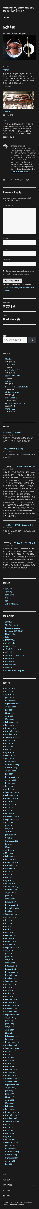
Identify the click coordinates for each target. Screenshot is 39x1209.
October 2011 (10, 944)
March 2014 (10, 883)
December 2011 (11, 941)
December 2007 (12, 1075)
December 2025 (12, 701)
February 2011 (11, 966)
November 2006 (12, 1115)
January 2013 (10, 902)
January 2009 (11, 1039)
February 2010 (11, 999)
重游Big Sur (10, 409)
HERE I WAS (10, 640)
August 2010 (10, 984)
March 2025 (10, 719)
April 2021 (9, 789)
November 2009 (12, 1008)
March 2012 (10, 932)
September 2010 (12, 981)
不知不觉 (18, 432)
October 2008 (11, 1045)
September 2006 (12, 1121)
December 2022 (12, 777)
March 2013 (10, 899)
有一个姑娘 (9, 658)
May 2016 (9, 829)
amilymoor (8, 449)
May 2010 (9, 990)
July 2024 (9, 743)
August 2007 (10, 1088)
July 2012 (9, 920)
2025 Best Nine (11, 398)
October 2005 (11, 1155)
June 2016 (9, 826)
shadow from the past (14, 670)
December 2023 (12, 762)
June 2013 (9, 896)
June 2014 (9, 874)
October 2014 (10, 868)
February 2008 (11, 1069)
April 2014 (9, 880)
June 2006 (9, 1130)
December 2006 (12, 1112)
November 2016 (12, 816)
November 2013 (12, 890)
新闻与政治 (9, 595)
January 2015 (10, 859)
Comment (8, 206)
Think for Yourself (13, 649)
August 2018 (10, 804)
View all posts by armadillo (20, 171)
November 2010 (12, 975)
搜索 (4, 336)
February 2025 (11, 722)
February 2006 (11, 1143)
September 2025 (12, 704)
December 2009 (12, 1005)
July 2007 (9, 1091)
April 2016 (9, 832)
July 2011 (9, 954)
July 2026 (9, 691)
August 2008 (10, 1051)
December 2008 (12, 1042)
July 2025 (9, 710)
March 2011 (10, 963)
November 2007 (12, 1079)
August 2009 (10, 1018)
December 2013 (11, 887)
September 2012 (12, 914)
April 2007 (9, 1100)
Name (6, 238)
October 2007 (11, 1082)
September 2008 (12, 1048)
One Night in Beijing (14, 370)
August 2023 (10, 771)
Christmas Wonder (13, 392)
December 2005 (12, 1149)
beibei (7, 637)
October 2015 (10, 838)
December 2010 (11, 972)
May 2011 (9, 960)
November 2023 (12, 765)
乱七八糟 (8, 589)
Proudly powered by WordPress (13, 1205)
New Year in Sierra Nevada (16, 387)
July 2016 (9, 823)
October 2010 (10, 978)
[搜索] (32, 340)
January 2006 (11, 1146)
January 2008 (11, 1072)
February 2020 (11, 795)
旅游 (7, 598)
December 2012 (11, 905)
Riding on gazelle (12, 628)
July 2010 (9, 987)
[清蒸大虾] (18, 78)
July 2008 (9, 1054)
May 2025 (9, 713)
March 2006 (10, 1139)
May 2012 (9, 926)
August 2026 (10, 688)
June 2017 (9, 810)
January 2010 (10, 1002)
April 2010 (9, 993)
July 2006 (9, 1127)
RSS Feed (7, 1190)
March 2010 (10, 996)
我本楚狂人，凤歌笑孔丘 (14, 655)
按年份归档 (7, 1185)
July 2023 (9, 774)
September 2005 (12, 1158)
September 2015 (12, 841)
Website (6, 260)
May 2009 (9, 1027)
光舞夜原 (8, 622)
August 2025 (10, 707)
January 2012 (10, 938)
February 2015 (11, 856)
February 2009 (11, 1036)
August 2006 (10, 1124)
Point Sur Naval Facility (15, 403)
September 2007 (12, 1085)
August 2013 (10, 893)
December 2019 (11, 798)
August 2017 (10, 807)
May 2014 (9, 877)
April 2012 (9, 929)
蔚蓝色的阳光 (10, 664)
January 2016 (10, 835)
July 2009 (9, 1021)
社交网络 (6, 1196)
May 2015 (9, 847)
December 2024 (12, 728)
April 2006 (9, 1136)
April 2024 (9, 752)
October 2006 (11, 1118)
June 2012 (9, 923)
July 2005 (9, 1164)
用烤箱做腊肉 (7, 111)
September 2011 (12, 947)
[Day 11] (18, 128)
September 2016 (12, 819)
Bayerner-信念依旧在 (14, 631)
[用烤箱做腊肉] (18, 100)
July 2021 (9, 786)
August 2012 (10, 917)
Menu (6, 17)
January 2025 (11, 725)
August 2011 (10, 951)
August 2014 (10, 871)
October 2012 (10, 911)
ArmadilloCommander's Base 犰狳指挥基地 (18, 9)
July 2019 (9, 801)
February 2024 (11, 755)
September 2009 (12, 1015)
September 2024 (12, 737)
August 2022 (10, 780)
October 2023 (11, 768)
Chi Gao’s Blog (11, 625)
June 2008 (9, 1057)
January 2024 (11, 759)
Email (6, 249)
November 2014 (12, 865)
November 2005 (12, 1152)
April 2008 (9, 1063)
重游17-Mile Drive (12, 376)
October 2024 (11, 734)
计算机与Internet (12, 604)
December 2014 (11, 862)
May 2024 (9, 749)
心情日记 (8, 592)
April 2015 (9, 850)
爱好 (27, 180)
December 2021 (11, 783)
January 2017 (10, 813)
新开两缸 (8, 381)
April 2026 (9, 695)
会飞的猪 (8, 652)
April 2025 (9, 716)
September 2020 (12, 792)
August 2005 (10, 1161)
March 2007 (10, 1103)
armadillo (9, 180)
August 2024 (10, 740)
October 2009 (11, 1011)
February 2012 (11, 935)
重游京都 (8, 359)
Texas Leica (10, 365)
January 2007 (10, 1109)
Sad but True (10, 646)
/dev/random (11, 643)
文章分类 (6, 1180)
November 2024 (12, 731)
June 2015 (9, 844)
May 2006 (9, 1133)
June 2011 (9, 957)
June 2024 (9, 746)
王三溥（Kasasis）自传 (26, 466)
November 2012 (12, 908)
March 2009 (10, 1033)
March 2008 (10, 1066)
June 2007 (9, 1094)
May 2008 (9, 1060)
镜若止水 (8, 667)
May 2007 (9, 1097)
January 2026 (11, 698)
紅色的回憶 (9, 661)
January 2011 (10, 969)
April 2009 (9, 1030)
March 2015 (10, 853)
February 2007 (11, 1106)
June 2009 (9, 1024)
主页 (4, 1174)
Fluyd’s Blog (10, 634)
